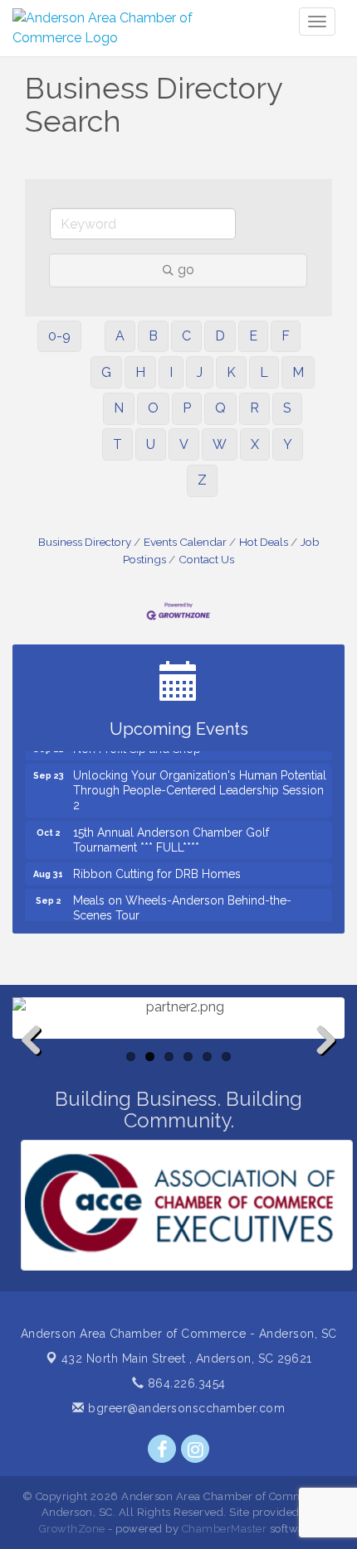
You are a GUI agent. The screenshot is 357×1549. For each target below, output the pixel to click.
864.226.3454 (185, 1383)
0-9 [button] (59, 336)
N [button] (119, 408)
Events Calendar (185, 541)
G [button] (106, 372)
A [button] (120, 336)
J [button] (200, 372)
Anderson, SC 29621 (186, 1358)
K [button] (231, 372)
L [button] (264, 372)
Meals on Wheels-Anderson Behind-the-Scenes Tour (182, 903)
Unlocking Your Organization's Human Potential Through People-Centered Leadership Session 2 (199, 785)
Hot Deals (263, 541)
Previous (37, 1067)
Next (321, 1067)
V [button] (183, 444)
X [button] (255, 444)
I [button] (171, 372)
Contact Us (206, 559)
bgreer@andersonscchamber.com (185, 1408)
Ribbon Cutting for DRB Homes (157, 869)
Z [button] (202, 480)
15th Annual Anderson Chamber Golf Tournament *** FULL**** (171, 835)
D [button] (220, 336)
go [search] (186, 269)
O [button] (153, 408)
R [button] (254, 408)
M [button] (298, 372)
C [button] (186, 336)
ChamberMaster (224, 1528)
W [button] (220, 444)
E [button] (253, 336)
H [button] (140, 372)
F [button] (285, 336)
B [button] (153, 336)
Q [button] (220, 408)
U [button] (150, 444)
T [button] (117, 444)
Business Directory (84, 541)
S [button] (287, 408)
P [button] (187, 408)
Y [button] (287, 444)
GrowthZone (72, 1528)
